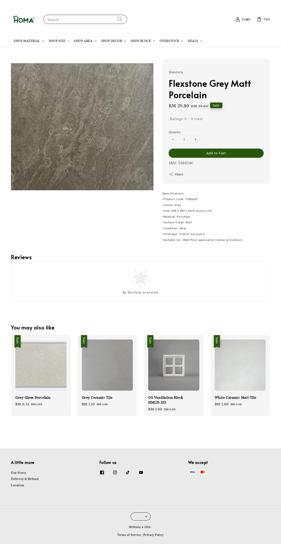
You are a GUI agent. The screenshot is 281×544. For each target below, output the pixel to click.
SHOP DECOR (111, 41)
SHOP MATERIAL (27, 41)
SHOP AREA (83, 41)
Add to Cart (216, 153)
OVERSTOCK (169, 41)
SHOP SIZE (57, 41)
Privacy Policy (153, 535)
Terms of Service (129, 535)
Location (17, 485)
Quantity (175, 132)
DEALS (193, 41)
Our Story (18, 473)
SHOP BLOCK (141, 41)
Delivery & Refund (24, 479)
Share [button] (179, 174)
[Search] (120, 19)
